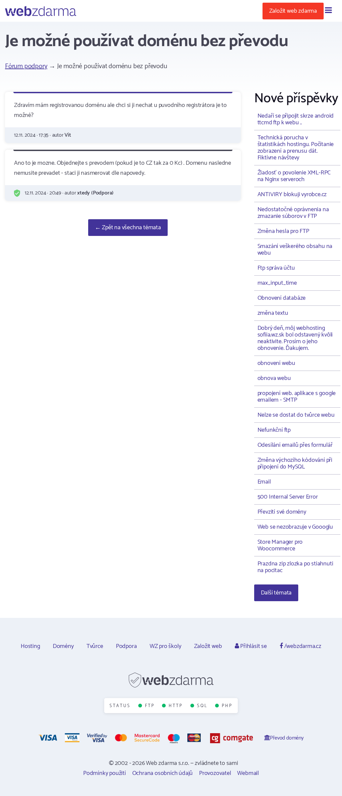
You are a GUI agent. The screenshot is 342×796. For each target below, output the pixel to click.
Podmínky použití (104, 773)
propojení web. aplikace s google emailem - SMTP (297, 396)
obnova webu (274, 378)
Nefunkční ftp (274, 430)
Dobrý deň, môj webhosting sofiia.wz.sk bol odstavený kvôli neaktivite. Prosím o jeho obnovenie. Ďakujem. (295, 338)
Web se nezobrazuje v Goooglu (295, 527)
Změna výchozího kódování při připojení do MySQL (295, 463)
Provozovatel (215, 773)
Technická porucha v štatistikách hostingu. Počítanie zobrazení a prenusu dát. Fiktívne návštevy (296, 148)
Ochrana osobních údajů (162, 773)
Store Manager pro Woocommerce (280, 545)
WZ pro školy (165, 646)
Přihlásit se (253, 646)
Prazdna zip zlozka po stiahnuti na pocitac (295, 567)
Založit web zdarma (293, 11)
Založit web (208, 646)
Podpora (126, 646)
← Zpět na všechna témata (128, 228)
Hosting (30, 646)
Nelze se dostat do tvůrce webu (296, 415)
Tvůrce (95, 646)
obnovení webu (276, 363)
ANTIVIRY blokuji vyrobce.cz (292, 194)
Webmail (248, 773)
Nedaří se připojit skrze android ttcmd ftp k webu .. (296, 119)
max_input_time (277, 283)
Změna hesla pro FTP (283, 231)
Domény (63, 646)
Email (264, 482)
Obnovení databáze (282, 298)
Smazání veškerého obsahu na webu (295, 249)
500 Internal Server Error (288, 497)
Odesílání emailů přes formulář (295, 445)
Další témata (276, 593)
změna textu (273, 313)
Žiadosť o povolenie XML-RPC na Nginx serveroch (294, 176)
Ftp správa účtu (276, 268)
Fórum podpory (26, 66)
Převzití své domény (282, 512)
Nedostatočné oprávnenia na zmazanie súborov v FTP (293, 213)
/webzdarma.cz (302, 646)
